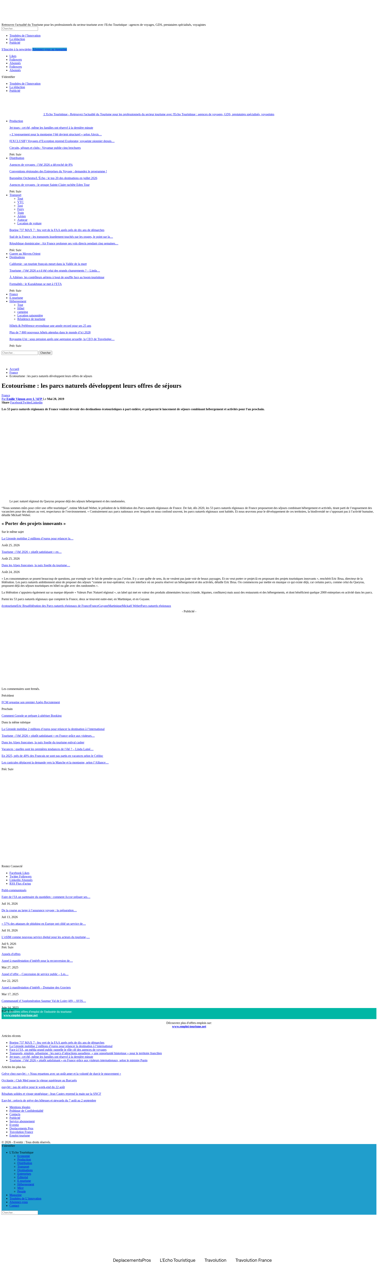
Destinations (17, 257)
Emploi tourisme (19, 1135)
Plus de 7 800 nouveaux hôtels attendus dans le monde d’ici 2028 (50, 332)
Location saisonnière (30, 315)
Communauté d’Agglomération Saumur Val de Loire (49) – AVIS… (44, 1001)
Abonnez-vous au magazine (49, 49)
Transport (15, 195)
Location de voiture (29, 223)
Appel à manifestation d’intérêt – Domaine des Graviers (36, 987)
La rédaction (17, 39)
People (21, 1191)
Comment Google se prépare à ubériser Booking (32, 715)
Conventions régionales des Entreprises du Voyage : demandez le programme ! (58, 171)
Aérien (21, 216)
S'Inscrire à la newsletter (17, 49)
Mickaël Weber (131, 605)
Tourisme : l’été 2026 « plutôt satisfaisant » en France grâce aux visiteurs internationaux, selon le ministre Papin (78, 1060)
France (13, 294)
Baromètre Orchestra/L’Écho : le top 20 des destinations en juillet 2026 (53, 178)
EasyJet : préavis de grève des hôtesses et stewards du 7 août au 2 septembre (49, 1100)
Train (20, 212)
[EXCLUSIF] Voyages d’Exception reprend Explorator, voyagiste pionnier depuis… (62, 141)
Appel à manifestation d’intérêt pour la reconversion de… (37, 960)
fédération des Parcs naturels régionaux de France (59, 605)
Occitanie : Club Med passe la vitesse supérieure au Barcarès (39, 1080)
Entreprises (24, 1173)
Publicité (14, 42)
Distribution (16, 158)
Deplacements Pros (21, 1128)
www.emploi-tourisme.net (21, 1015)
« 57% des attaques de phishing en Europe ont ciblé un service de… (44, 923)
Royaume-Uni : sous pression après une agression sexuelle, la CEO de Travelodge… (62, 339)
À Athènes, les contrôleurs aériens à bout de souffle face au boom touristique (56, 277)
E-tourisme (16, 297)
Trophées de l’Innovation (25, 35)
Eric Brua (23, 605)
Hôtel (20, 308)
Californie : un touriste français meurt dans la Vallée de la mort (48, 264)
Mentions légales (19, 1107)
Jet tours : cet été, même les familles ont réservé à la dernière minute (51, 127)
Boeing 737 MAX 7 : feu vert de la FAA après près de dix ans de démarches (56, 230)
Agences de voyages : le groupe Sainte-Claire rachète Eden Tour (49, 184)
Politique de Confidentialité (26, 1110)
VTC (20, 202)
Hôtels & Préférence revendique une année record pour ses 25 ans (50, 325)
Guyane (103, 605)
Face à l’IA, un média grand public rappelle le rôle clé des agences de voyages (58, 1049)
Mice (20, 1188)
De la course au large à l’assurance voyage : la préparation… (39, 910)
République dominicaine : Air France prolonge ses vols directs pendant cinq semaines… (63, 243)
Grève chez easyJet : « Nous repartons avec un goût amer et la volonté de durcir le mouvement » (61, 1073)
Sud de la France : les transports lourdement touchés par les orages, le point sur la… (61, 236)
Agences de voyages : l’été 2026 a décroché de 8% (41, 164)
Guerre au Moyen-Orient (24, 253)
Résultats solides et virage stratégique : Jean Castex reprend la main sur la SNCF (51, 1093)
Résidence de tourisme (31, 319)
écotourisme (9, 605)
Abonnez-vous (18, 1202)
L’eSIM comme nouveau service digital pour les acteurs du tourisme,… (46, 937)
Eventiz (14, 1125)
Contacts (14, 1114)
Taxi (20, 205)
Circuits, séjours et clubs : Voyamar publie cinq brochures (45, 147)
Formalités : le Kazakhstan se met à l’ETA (35, 284)
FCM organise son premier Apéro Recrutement (31, 702)
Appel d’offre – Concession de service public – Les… (35, 974)
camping (22, 312)
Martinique (115, 605)
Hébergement (17, 301)
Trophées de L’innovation (25, 1198)
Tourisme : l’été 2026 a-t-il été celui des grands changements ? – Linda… (54, 270)
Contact (14, 1205)
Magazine (15, 1195)
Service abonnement (22, 1121)
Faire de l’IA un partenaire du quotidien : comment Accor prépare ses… (46, 897)
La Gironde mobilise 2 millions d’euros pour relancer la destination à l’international (60, 1046)
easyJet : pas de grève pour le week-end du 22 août (33, 1087)
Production (16, 121)
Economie (23, 1156)
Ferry (20, 209)
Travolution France (21, 1132)
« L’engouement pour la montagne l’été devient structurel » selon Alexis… (55, 134)
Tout (20, 198)
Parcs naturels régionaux (156, 605)
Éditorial (22, 1177)
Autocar (22, 219)
